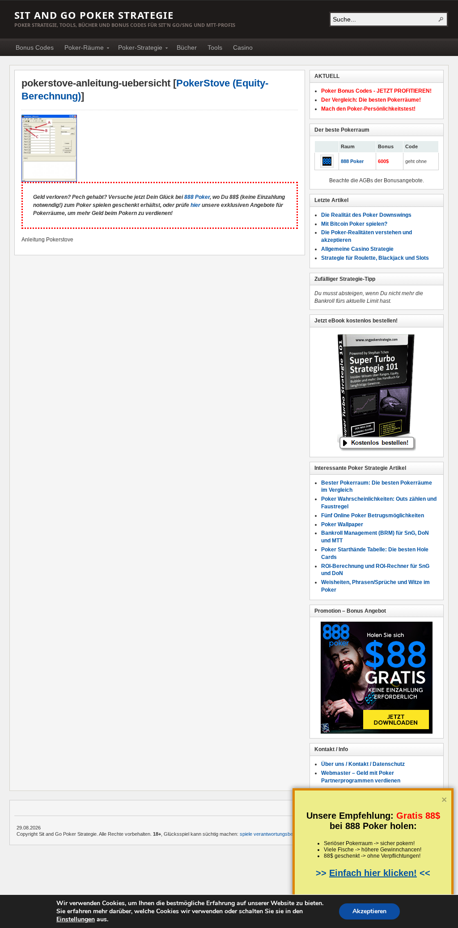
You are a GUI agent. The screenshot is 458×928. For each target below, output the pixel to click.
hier (195, 205)
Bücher (187, 47)
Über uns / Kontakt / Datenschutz (363, 764)
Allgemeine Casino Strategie (357, 249)
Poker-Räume (81, 49)
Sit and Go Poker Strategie (94, 14)
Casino (243, 47)
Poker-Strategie (137, 49)
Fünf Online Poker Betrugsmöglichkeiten (372, 515)
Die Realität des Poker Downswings (366, 215)
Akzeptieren (369, 911)
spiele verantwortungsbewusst (273, 834)
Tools (215, 47)
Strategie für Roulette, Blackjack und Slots (375, 258)
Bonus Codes (35, 47)
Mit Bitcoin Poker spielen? (354, 224)
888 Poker (197, 197)
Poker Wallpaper (342, 524)
